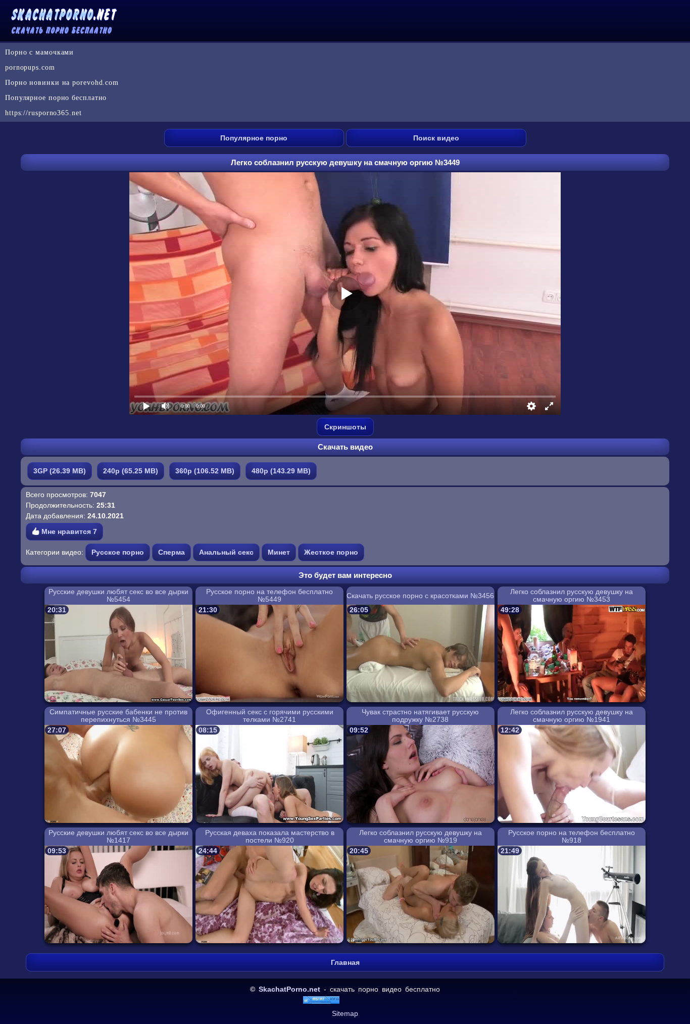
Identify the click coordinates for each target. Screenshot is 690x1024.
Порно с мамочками (39, 52)
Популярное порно (253, 138)
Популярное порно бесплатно (56, 98)
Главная (345, 962)
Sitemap (345, 1013)
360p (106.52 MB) (204, 471)
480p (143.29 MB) (281, 471)
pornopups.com (30, 67)
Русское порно (117, 552)
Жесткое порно (331, 552)
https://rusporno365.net (43, 113)
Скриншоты (345, 427)
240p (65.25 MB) (130, 471)
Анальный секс (226, 552)
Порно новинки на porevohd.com (62, 82)
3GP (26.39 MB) (59, 471)
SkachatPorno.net (289, 989)
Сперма (171, 552)
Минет (279, 552)
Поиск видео (436, 138)
